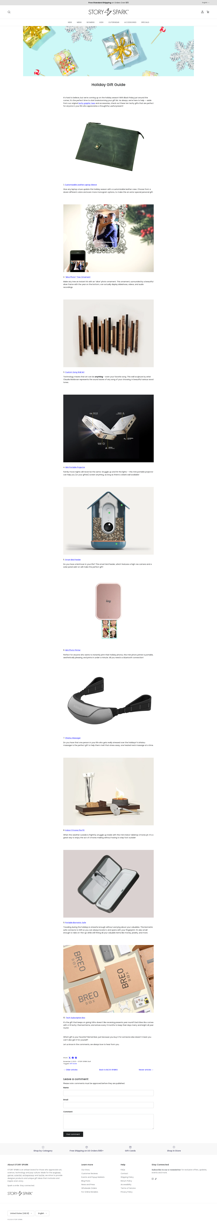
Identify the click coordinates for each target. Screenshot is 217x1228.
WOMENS (90, 22)
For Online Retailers (89, 1192)
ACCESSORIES (130, 22)
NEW (70, 22)
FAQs (123, 1169)
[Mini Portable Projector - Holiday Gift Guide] (108, 461)
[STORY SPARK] (108, 12)
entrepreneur (28, 1175)
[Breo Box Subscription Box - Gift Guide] (108, 1012)
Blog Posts (85, 1181)
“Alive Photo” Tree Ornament (77, 277)
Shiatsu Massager (73, 738)
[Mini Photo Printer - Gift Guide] (108, 644)
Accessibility (126, 1184)
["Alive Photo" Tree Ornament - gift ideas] (108, 271)
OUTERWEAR (113, 22)
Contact (124, 1173)
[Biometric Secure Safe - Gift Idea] (108, 917)
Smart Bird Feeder (73, 559)
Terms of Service (128, 1188)
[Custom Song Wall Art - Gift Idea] (108, 366)
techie (41, 1175)
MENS (79, 22)
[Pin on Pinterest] (76, 1058)
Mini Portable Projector (75, 467)
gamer (10, 1175)
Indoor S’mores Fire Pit (75, 830)
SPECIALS (145, 22)
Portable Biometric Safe (75, 922)
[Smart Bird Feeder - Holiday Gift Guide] (108, 554)
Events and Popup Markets (92, 1177)
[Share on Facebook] (73, 1058)
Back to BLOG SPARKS (108, 1069)
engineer (57, 1172)
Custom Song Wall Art (74, 372)
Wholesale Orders (89, 1188)
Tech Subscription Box (75, 1017)
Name (66, 1088)
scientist (18, 1175)
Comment (68, 1112)
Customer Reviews (89, 1173)
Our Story (85, 1169)
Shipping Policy (127, 1177)
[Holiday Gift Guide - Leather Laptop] (108, 179)
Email (65, 1100)
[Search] (9, 12)
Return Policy (126, 1181)
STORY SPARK (17, 1219)
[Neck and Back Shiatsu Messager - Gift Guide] (108, 735)
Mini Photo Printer (72, 650)
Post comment (73, 1134)
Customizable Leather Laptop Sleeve (81, 184)
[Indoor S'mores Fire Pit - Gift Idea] (108, 824)
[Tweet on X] (70, 1058)
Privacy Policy (126, 1192)
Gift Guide (73, 1064)
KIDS (101, 22)
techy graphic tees (86, 103)
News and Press (88, 1184)
